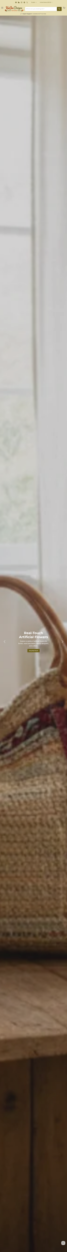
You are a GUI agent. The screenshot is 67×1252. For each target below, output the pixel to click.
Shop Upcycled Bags (33, 651)
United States (45, 2)
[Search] (59, 9)
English (33, 2)
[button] (5, 641)
